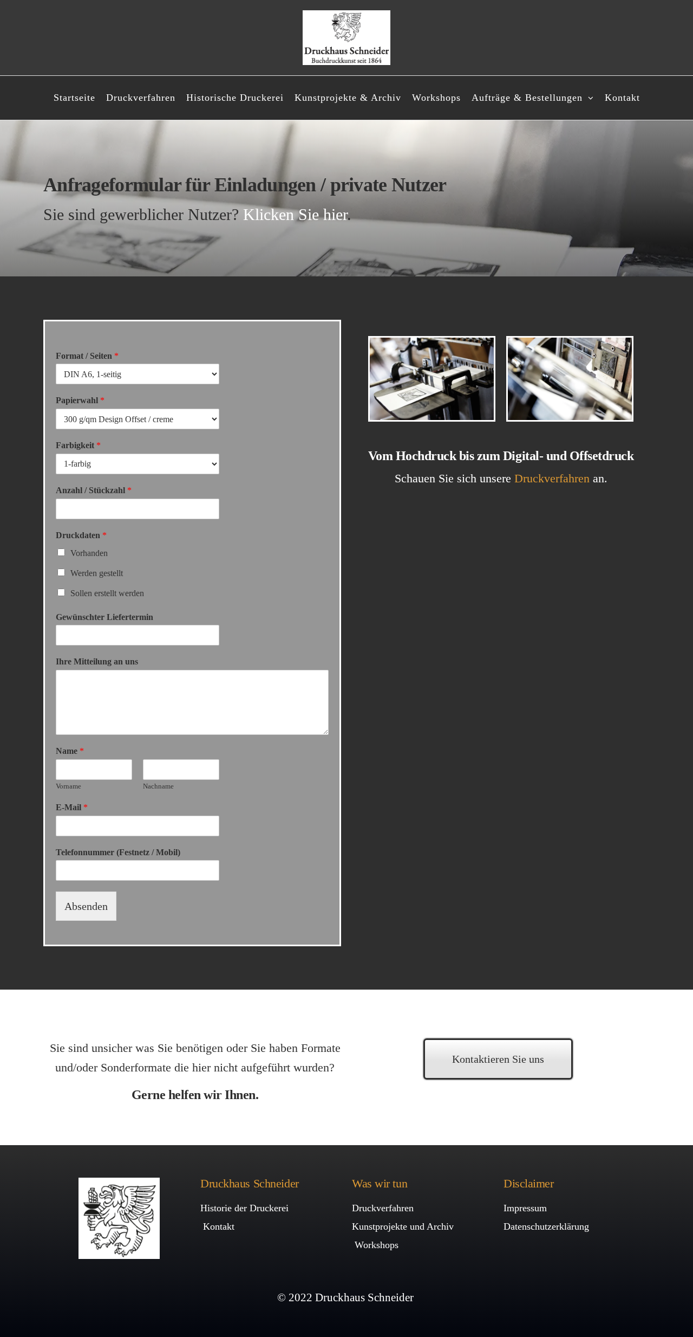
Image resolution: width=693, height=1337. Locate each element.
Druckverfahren (140, 97)
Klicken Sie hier (295, 214)
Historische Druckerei (235, 97)
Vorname (68, 786)
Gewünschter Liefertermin (104, 617)
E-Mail (72, 807)
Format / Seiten (87, 355)
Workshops (436, 97)
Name (70, 750)
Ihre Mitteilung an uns (97, 661)
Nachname (158, 786)
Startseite (74, 97)
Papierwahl (80, 400)
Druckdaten (81, 535)
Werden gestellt (96, 573)
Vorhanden (89, 553)
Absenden (86, 906)
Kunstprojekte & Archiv (348, 97)
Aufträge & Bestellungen (527, 97)
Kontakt (622, 97)
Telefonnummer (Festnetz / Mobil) (118, 852)
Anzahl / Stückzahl (94, 490)
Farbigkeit (78, 445)
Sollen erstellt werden (107, 593)
